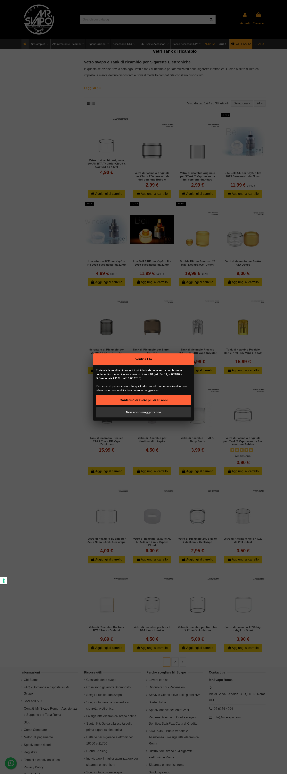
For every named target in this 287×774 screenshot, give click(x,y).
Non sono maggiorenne (143, 412)
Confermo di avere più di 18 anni (144, 400)
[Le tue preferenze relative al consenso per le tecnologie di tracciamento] (3, 580)
